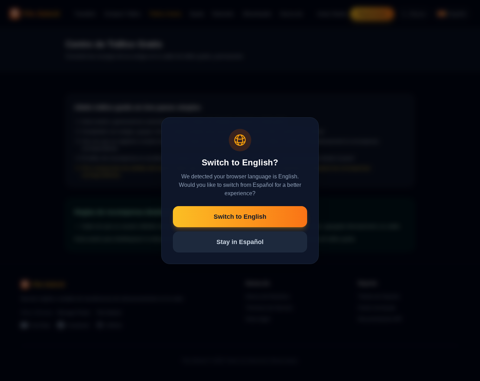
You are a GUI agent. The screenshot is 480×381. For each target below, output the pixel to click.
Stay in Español (240, 241)
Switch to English (240, 216)
